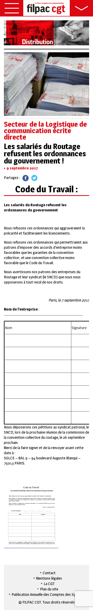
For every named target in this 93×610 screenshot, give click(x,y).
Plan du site (49, 589)
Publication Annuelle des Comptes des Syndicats (49, 594)
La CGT (49, 583)
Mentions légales (49, 578)
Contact (49, 572)
